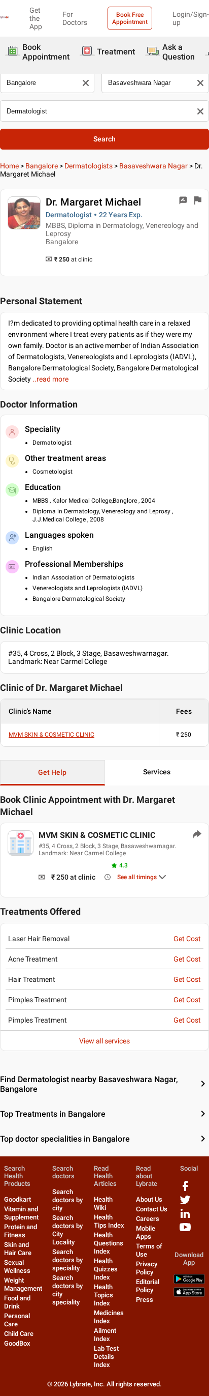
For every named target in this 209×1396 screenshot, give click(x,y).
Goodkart (17, 1199)
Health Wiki (103, 1203)
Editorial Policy (147, 1286)
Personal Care (17, 1320)
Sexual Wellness (17, 1266)
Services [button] (156, 772)
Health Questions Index (108, 1243)
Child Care (18, 1333)
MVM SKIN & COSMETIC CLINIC (51, 734)
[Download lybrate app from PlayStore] (189, 1282)
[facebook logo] (185, 1190)
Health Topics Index (103, 1295)
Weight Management (23, 1284)
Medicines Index (109, 1317)
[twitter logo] (185, 1203)
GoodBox (17, 1343)
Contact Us (151, 1209)
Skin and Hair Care (17, 1249)
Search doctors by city (67, 1200)
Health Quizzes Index (106, 1269)
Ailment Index (105, 1335)
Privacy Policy (146, 1268)
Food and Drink (17, 1302)
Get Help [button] (52, 772)
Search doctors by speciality (67, 1260)
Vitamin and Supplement (21, 1213)
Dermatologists (88, 166)
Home (9, 166)
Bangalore (41, 166)
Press (144, 1299)
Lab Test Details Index (106, 1357)
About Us (149, 1199)
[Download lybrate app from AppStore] (189, 1294)
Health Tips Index (109, 1221)
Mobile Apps (145, 1232)
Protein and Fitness (20, 1231)
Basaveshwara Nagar (153, 166)
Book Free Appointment (130, 18)
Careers (147, 1219)
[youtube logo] (185, 1231)
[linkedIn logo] (185, 1217)
